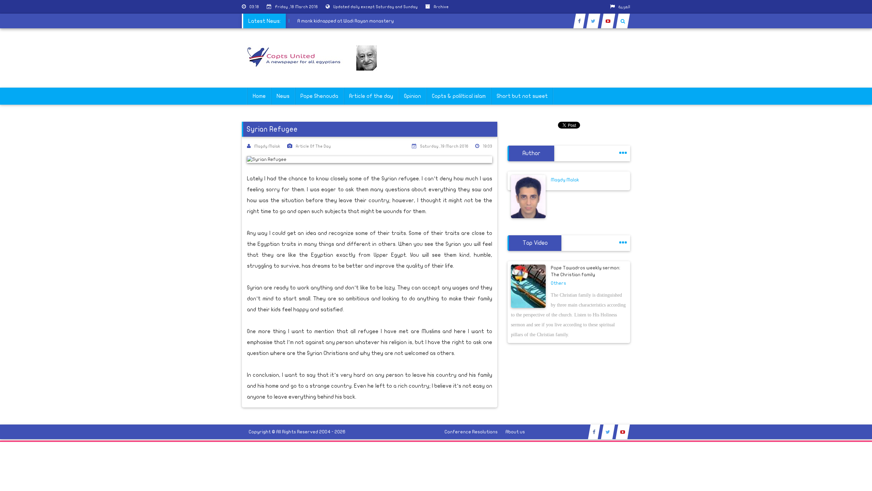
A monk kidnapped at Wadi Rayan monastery (348, 21)
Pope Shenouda (319, 96)
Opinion (412, 96)
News (283, 96)
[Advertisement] (839, 215)
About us (515, 431)
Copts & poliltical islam (459, 96)
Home (259, 96)
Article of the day (371, 96)
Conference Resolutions (471, 431)
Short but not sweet (522, 96)
